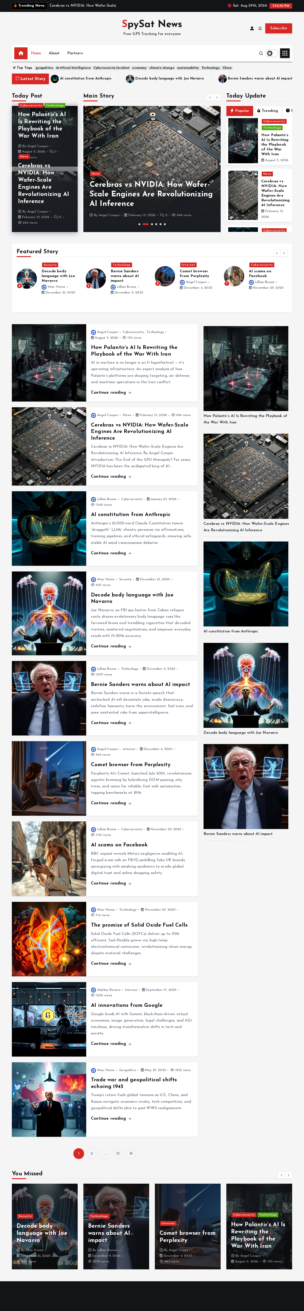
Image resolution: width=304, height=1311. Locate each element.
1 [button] (139, 224)
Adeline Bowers (108, 990)
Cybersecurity (31, 105)
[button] (210, 97)
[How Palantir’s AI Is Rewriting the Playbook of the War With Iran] (246, 368)
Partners (75, 53)
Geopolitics (127, 1070)
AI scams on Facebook (119, 845)
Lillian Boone (57, 287)
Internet (119, 264)
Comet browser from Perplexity (221, 78)
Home (36, 53)
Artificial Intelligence (73, 68)
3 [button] (152, 224)
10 (118, 1154)
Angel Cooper (37, 146)
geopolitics (44, 68)
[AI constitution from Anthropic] (246, 583)
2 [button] (146, 224)
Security (125, 579)
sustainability (188, 68)
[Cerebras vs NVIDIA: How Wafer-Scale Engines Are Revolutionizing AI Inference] (246, 476)
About (54, 53)
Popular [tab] (242, 111)
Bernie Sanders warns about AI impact (138, 78)
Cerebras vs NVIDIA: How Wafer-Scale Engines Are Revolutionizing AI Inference (151, 194)
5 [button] (161, 224)
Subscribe (278, 28)
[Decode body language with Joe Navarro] (246, 685)
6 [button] (165, 224)
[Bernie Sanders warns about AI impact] (246, 786)
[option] (152, 169)
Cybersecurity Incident (112, 68)
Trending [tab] (270, 111)
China (227, 68)
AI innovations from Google (126, 1005)
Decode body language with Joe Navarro (241, 733)
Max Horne (264, 287)
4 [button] (156, 224)
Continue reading (109, 393)
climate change (161, 68)
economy (139, 68)
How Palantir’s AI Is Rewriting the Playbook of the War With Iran (274, 144)
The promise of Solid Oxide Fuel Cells (264, 276)
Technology (211, 68)
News (24, 156)
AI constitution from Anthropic (131, 514)
